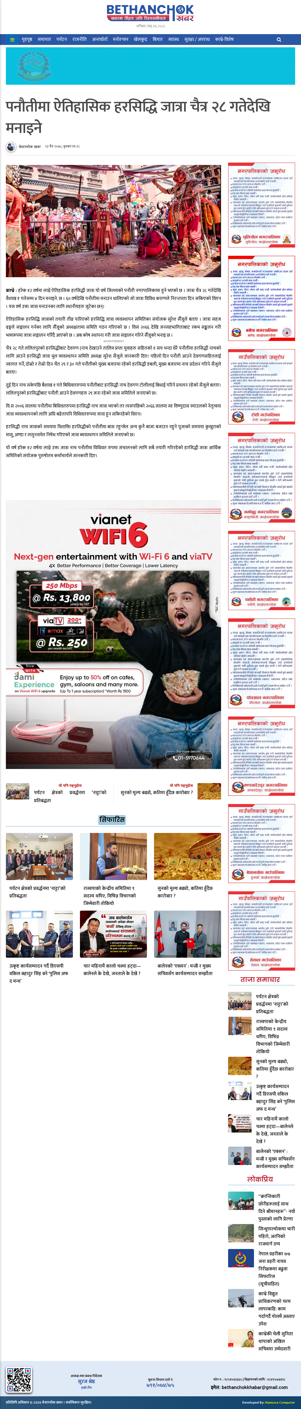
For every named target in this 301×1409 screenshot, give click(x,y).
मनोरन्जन (120, 40)
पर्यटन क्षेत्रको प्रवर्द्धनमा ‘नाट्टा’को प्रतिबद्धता (37, 892)
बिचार (158, 40)
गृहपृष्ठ (27, 40)
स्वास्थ (173, 40)
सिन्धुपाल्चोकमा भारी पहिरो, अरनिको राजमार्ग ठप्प (276, 1236)
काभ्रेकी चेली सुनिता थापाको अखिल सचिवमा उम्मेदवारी (275, 1341)
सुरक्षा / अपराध (197, 40)
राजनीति (79, 40)
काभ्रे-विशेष (224, 40)
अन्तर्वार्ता (99, 40)
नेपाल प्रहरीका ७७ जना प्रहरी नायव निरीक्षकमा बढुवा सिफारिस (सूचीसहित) (274, 1269)
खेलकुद (140, 40)
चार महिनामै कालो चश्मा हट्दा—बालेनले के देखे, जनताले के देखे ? (112, 970)
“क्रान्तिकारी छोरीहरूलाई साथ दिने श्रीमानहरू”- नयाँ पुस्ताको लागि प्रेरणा (276, 1208)
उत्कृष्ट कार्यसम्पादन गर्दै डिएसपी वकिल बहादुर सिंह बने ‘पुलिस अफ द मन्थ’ (38, 973)
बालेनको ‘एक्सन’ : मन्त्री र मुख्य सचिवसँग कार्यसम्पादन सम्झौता (185, 970)
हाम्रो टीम (86, 1387)
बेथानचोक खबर (30, 147)
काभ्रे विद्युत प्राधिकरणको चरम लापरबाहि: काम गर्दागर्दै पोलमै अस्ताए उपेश (276, 1309)
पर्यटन (61, 40)
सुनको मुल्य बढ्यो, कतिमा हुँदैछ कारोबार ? (185, 892)
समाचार (44, 40)
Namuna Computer (280, 1402)
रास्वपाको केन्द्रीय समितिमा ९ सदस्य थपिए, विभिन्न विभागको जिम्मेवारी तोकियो (109, 896)
